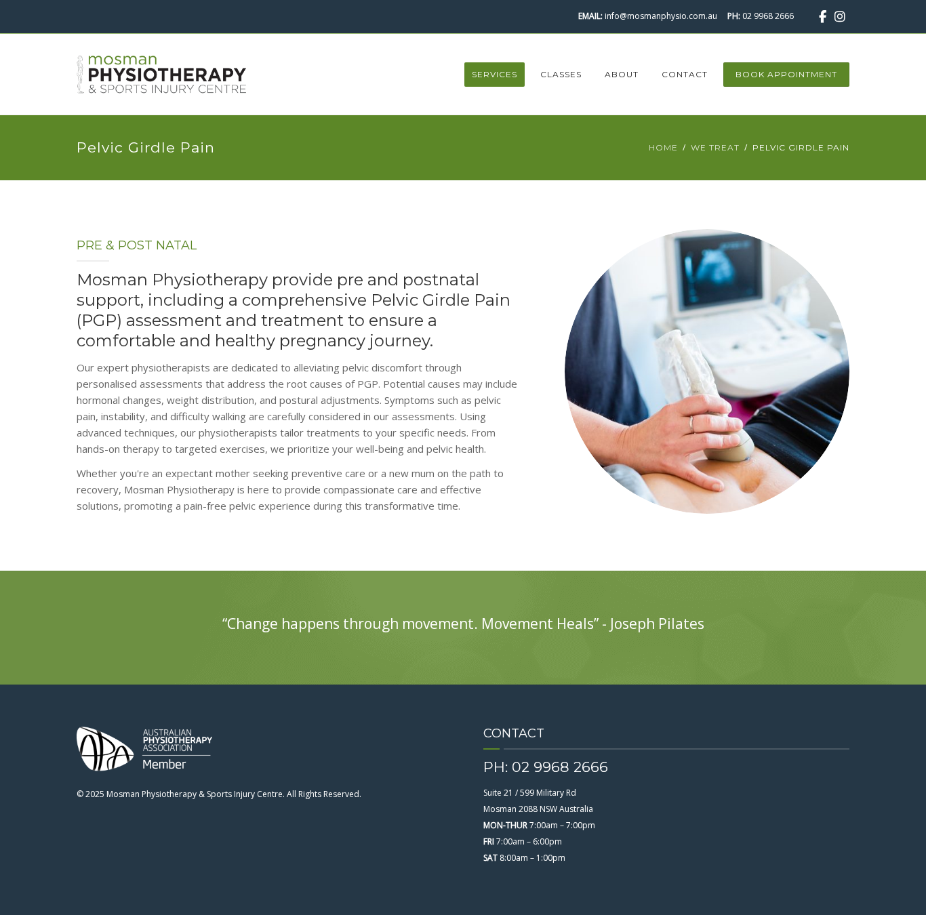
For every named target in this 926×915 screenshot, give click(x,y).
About (622, 74)
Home (663, 147)
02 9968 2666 (768, 16)
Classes (561, 74)
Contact (685, 74)
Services (494, 74)
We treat (715, 147)
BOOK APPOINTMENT (786, 74)
